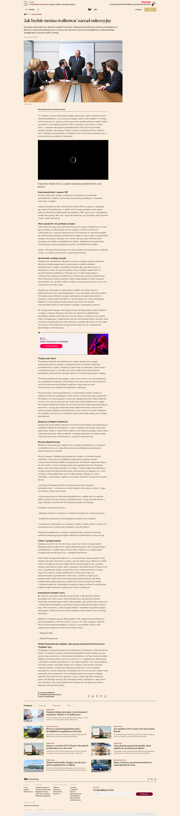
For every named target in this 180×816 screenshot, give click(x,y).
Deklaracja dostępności (43, 796)
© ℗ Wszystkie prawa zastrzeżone (49, 694)
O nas (26, 787)
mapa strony (28, 810)
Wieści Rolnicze (75, 798)
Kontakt (26, 789)
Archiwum (56, 794)
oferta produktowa (55, 810)
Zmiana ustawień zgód (43, 789)
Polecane (42, 706)
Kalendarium (41, 810)
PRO (95, 10)
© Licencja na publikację (46, 692)
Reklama (56, 787)
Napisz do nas (28, 792)
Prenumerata (57, 792)
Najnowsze (56, 706)
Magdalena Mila (59, 109)
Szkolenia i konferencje (31, 805)
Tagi (69, 706)
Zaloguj (150, 9)
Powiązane (28, 706)
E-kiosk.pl (73, 787)
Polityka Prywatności (42, 787)
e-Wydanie (138, 9)
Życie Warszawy (75, 800)
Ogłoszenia (57, 789)
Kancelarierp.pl (75, 796)
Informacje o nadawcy (43, 794)
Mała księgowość (75, 794)
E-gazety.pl (74, 789)
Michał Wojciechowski (45, 109)
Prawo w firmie (37, 14)
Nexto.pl (73, 792)
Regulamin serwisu (42, 792)
